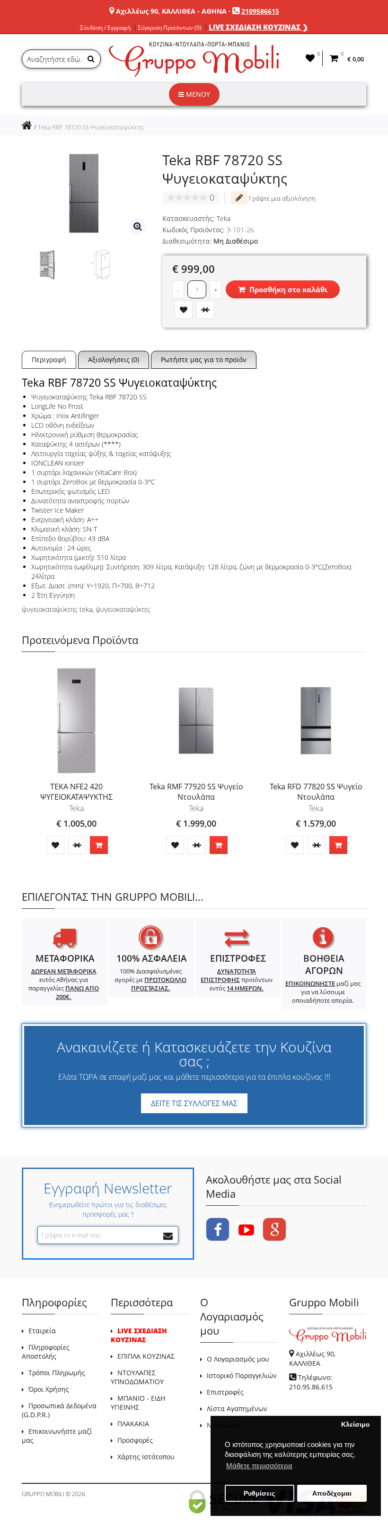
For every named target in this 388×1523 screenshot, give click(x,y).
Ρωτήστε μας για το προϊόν (204, 359)
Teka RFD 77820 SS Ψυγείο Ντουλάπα (316, 791)
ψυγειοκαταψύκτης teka (57, 609)
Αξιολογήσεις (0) (113, 359)
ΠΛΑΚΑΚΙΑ (133, 1423)
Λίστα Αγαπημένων (237, 1408)
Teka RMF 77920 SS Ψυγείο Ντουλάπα (196, 791)
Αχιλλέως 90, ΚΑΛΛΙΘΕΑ (312, 1358)
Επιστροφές (225, 1392)
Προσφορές (135, 1440)
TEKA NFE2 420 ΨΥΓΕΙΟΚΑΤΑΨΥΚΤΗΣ (76, 791)
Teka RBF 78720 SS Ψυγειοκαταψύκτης (91, 127)
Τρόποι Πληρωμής (56, 1372)
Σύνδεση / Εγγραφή (105, 28)
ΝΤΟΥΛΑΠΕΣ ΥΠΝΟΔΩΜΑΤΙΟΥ (137, 1377)
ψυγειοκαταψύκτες (123, 609)
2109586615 (260, 11)
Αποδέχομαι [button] (332, 1493)
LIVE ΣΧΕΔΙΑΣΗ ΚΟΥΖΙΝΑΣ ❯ (259, 27)
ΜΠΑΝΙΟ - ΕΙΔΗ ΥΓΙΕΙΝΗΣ (138, 1403)
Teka (223, 218)
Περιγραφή (49, 359)
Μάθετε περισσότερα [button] (259, 1466)
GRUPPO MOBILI (43, 1494)
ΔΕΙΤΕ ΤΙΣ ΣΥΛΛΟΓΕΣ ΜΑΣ (194, 1103)
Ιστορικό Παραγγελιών (242, 1375)
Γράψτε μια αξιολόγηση (281, 198)
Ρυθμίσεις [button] (259, 1493)
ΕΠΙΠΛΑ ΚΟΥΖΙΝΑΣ (146, 1356)
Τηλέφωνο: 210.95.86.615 (311, 1382)
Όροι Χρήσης (48, 1389)
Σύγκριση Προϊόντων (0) (170, 28)
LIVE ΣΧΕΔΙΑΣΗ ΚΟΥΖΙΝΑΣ (139, 1335)
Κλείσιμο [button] (355, 1424)
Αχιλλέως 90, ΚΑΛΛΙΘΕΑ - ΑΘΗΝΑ (171, 11)
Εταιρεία (42, 1330)
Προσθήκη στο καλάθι (287, 289)
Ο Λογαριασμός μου (238, 1358)
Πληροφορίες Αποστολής (46, 1352)
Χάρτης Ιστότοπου (146, 1456)
